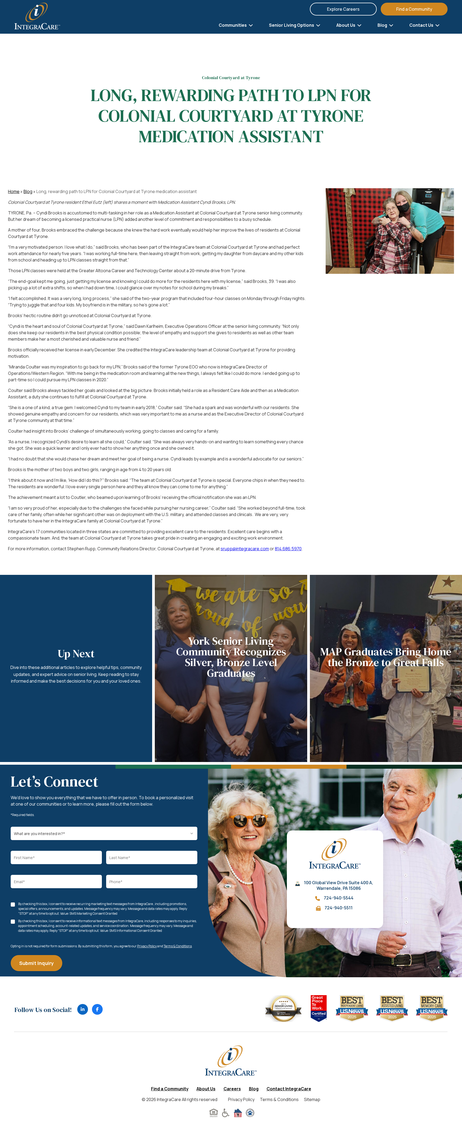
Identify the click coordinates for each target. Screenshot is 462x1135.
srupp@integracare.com (245, 549)
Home (14, 191)
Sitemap (312, 1099)
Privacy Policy (147, 946)
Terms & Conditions (178, 946)
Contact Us (421, 25)
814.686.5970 (288, 549)
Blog (383, 25)
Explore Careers (343, 9)
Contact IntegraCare (289, 1089)
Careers (232, 1089)
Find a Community (414, 9)
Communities (233, 25)
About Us (346, 25)
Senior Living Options (292, 25)
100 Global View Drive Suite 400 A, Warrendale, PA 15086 (338, 885)
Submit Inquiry (36, 963)
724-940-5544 (338, 898)
